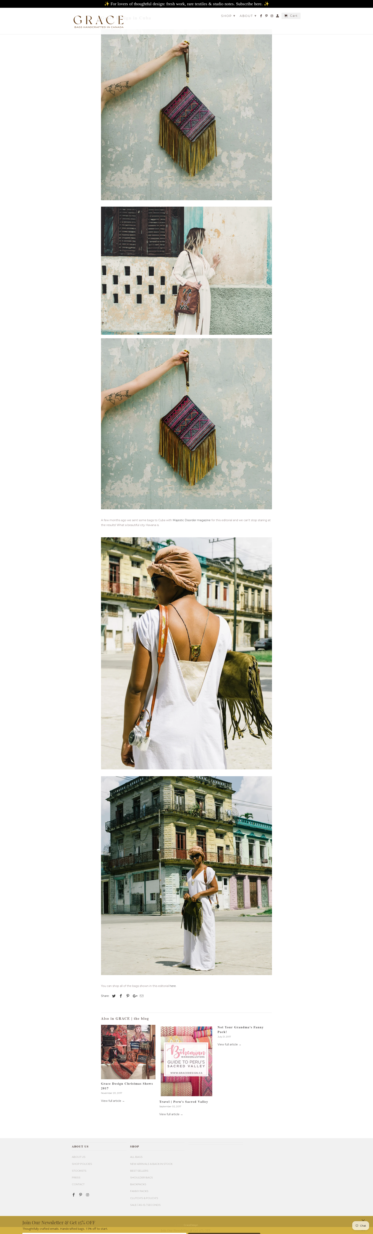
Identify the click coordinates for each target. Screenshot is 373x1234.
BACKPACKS (138, 1184)
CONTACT (78, 1184)
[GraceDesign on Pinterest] (266, 16)
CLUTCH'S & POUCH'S (144, 1198)
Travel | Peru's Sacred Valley (183, 1101)
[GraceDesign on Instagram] (272, 16)
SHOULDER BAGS (141, 1177)
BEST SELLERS (139, 1170)
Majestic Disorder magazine (192, 520)
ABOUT (248, 16)
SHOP (228, 16)
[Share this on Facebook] (120, 996)
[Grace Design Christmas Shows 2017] (128, 1052)
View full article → (113, 1101)
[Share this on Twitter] (113, 996)
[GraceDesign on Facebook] (261, 16)
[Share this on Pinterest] (127, 996)
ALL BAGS (136, 1156)
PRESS (76, 1177)
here (173, 986)
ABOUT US (78, 1156)
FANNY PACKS (139, 1191)
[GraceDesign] (99, 20)
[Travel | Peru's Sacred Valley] (186, 1061)
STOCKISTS (79, 1170)
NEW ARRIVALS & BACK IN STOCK (151, 1163)
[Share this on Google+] (134, 996)
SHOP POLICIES (82, 1163)
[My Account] (278, 16)
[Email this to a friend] (141, 996)
